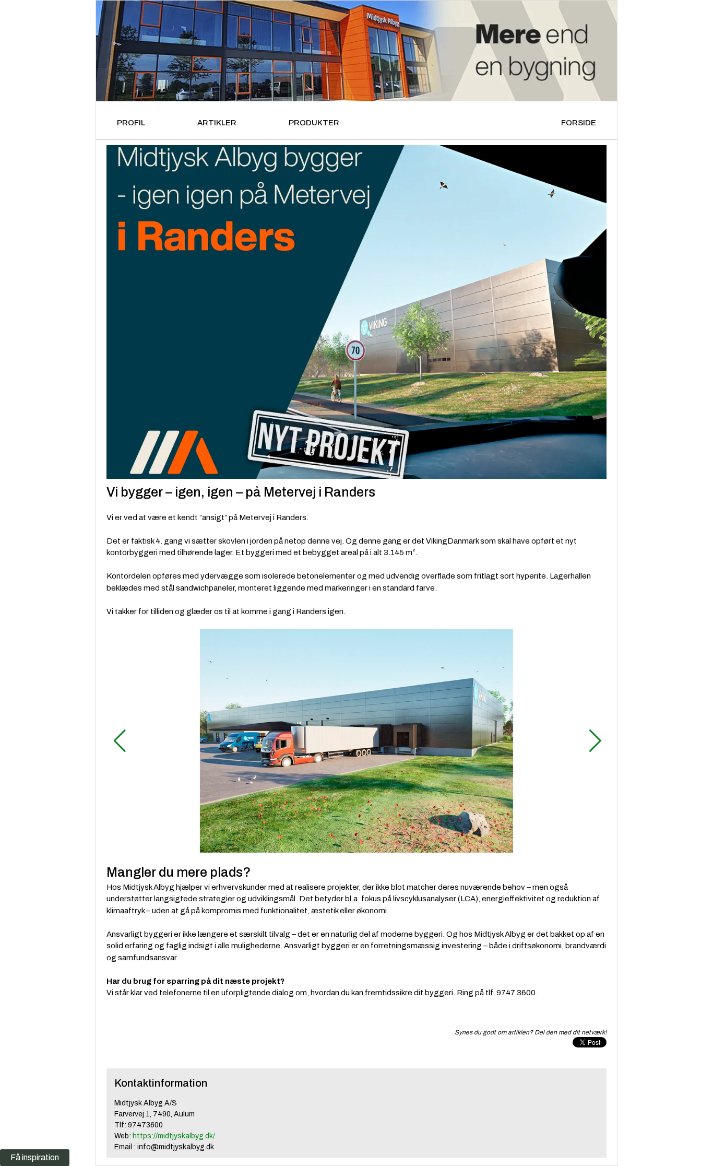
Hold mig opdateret (216, 915)
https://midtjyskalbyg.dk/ (174, 1136)
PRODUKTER (314, 123)
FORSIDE (578, 123)
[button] (119, 740)
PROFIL (131, 123)
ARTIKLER (216, 123)
